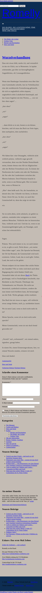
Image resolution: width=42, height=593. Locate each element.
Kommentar (6, 382)
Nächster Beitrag (19, 368)
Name (4, 399)
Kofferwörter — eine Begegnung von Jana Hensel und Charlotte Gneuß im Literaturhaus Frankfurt (22, 464)
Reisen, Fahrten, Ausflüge (14, 440)
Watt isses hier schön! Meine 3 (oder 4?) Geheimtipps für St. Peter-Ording (19, 472)
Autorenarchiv (6, 361)
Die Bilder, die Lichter (12, 27)
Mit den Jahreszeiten (12, 438)
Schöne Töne (29, 27)
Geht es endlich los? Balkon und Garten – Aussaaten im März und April (19, 468)
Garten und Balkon (12, 427)
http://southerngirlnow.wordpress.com (14, 564)
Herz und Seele (9, 30)
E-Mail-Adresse (7, 403)
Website (4, 407)
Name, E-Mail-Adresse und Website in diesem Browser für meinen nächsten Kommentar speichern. (19, 411)
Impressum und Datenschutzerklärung (14, 505)
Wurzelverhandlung (16, 57)
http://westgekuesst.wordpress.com (13, 559)
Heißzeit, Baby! (11, 532)
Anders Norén (19, 585)
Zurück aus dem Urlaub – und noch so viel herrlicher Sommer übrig (20, 457)
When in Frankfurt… (13, 445)
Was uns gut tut (11, 443)
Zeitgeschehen (10, 447)
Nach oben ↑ (30, 585)
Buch (27, 275)
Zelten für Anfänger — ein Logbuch (13, 545)
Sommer (9, 442)
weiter (32, 501)
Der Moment (10, 425)
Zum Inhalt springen (6, 1)
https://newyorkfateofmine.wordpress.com (15, 554)
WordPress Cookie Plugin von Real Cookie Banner (16, 592)
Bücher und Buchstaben (13, 29)
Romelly (21, 13)
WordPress (34, 582)
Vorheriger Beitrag (8, 368)
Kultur (8, 431)
